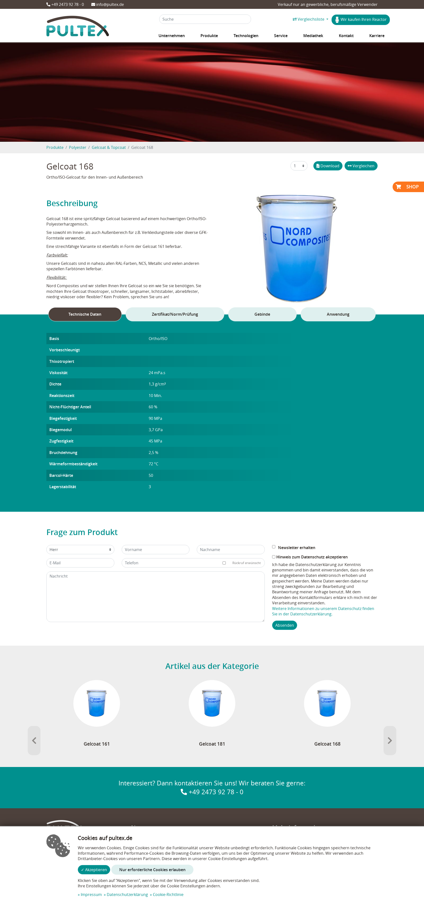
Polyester (77, 147)
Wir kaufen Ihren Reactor (363, 19)
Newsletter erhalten (296, 547)
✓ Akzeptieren (94, 869)
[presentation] (34, 740)
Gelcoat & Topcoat (109, 147)
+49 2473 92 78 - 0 (67, 4)
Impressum (91, 894)
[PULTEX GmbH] (77, 27)
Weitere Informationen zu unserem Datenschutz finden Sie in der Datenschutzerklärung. (323, 611)
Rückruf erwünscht (246, 563)
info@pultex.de (109, 4)
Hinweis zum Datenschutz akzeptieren (311, 557)
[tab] (85, 314)
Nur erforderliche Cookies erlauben (152, 869)
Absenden (284, 625)
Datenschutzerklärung (127, 894)
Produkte (55, 147)
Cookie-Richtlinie (168, 894)
